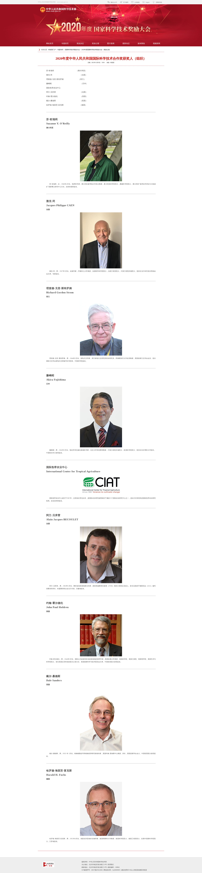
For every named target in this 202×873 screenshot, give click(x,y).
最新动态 (126, 43)
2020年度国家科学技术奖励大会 (91, 49)
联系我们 (111, 864)
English (148, 2)
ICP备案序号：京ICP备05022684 (92, 870)
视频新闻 (156, 43)
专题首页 (65, 43)
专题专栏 (60, 49)
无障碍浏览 (159, 2)
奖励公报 (95, 43)
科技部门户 (52, 49)
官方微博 (125, 2)
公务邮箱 (137, 2)
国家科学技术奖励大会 (72, 49)
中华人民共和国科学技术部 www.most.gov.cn (53, 2)
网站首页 (49, 43)
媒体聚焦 (141, 43)
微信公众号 (114, 2)
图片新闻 (110, 43)
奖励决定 (80, 43)
